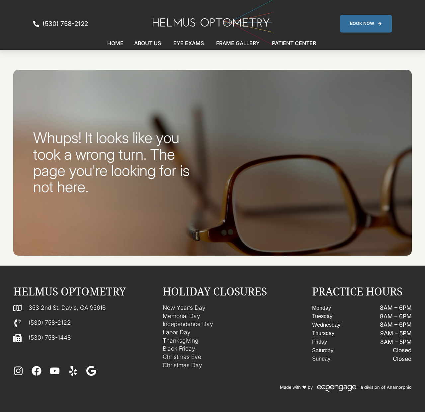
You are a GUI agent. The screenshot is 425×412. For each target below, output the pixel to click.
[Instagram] (18, 371)
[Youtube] (55, 371)
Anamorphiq (399, 387)
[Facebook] (37, 371)
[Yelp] (73, 371)
